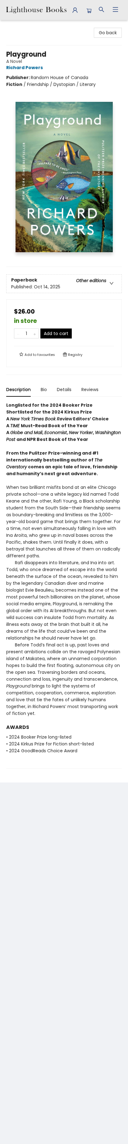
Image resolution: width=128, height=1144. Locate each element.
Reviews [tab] (89, 389)
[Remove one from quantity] (18, 333)
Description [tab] (18, 389)
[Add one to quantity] (35, 333)
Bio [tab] (44, 389)
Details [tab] (64, 389)
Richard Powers (24, 67)
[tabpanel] (64, 585)
